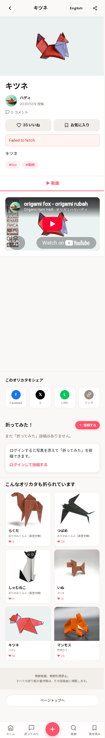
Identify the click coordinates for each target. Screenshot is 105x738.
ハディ (25, 97)
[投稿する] (53, 729)
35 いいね (31, 125)
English (76, 8)
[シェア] (95, 8)
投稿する (89, 425)
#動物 (30, 165)
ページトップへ (52, 700)
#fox (13, 165)
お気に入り (80, 125)
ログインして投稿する (29, 464)
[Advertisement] (52, 314)
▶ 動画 (52, 183)
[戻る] (10, 8)
